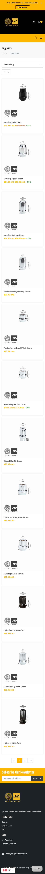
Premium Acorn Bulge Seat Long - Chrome (17, 291)
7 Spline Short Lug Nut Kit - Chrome (15, 686)
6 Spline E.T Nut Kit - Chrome (13, 461)
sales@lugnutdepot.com (16, 853)
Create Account (9, 844)
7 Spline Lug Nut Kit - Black (12, 743)
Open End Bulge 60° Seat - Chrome (15, 404)
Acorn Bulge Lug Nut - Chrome (13, 178)
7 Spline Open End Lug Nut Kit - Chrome (16, 517)
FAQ (3, 829)
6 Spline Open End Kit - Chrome (14, 573)
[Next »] (30, 760)
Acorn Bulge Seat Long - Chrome (14, 235)
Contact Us (7, 826)
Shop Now (22, 7)
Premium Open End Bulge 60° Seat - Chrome (18, 348)
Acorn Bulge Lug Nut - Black (12, 122)
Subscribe (37, 778)
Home (4, 53)
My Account (7, 840)
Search (5, 822)
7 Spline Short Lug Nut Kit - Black (14, 630)
